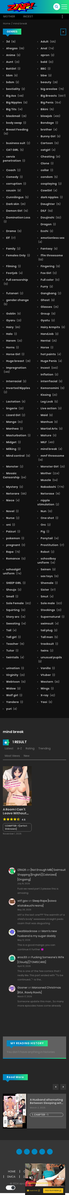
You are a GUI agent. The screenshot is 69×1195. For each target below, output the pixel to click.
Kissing (48, 395)
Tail (11, 630)
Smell (12, 596)
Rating (30, 748)
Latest (9, 748)
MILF (47, 442)
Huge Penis (51, 361)
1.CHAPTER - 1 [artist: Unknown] (16, 827)
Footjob (14, 273)
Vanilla (47, 668)
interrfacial (51, 381)
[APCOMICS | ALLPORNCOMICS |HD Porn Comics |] (21, 7)
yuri (11, 709)
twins (46, 651)
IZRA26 (21, 870)
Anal (47, 48)
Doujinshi (50, 217)
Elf (11, 238)
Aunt (12, 62)
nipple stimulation (48, 502)
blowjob (50, 116)
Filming (13, 266)
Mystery (14, 487)
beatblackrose (27, 931)
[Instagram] (50, 1152)
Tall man (49, 637)
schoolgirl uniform (12, 571)
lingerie (15, 408)
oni (10, 525)
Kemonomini (52, 388)
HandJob (49, 334)
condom (49, 177)
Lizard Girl (15, 415)
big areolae (52, 89)
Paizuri (13, 531)
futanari (14, 293)
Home (6, 23)
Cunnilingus (17, 197)
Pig (44, 531)
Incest (28, 16)
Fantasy (49, 249)
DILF (46, 211)
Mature (48, 435)
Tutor (12, 651)
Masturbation (18, 435)
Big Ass (15, 96)
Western (49, 682)
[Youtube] (34, 1152)
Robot (47, 552)
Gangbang (50, 293)
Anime (13, 55)
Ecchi (46, 231)
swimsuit (49, 623)
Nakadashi (52, 487)
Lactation (15, 401)
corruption (16, 184)
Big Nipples (16, 102)
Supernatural (52, 617)
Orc (45, 525)
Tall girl (13, 637)
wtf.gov (22, 901)
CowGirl (48, 190)
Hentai (48, 341)
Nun (46, 511)
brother (48, 129)
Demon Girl (17, 211)
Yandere (14, 702)
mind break (20, 23)
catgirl (47, 150)
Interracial (16, 381)
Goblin (13, 314)
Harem (14, 341)
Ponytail (49, 538)
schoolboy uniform (46, 561)
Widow (13, 688)
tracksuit (49, 644)
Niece (13, 500)
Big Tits (14, 109)
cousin (13, 190)
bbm (12, 75)
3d (11, 42)
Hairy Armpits (52, 327)
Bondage (49, 123)
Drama (13, 231)
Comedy (14, 177)
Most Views (12, 756)
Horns (12, 347)
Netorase (50, 494)
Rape (13, 552)
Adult (48, 42)
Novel (12, 511)
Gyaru (13, 320)
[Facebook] (19, 1152)
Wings (47, 688)
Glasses (49, 307)
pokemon (15, 538)
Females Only (18, 255)
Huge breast (18, 361)
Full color (49, 280)
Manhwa (14, 429)
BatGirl (13, 69)
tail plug (48, 630)
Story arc (15, 617)
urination (15, 668)
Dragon (48, 224)
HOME (12, 1171)
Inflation (49, 374)
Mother (9, 16)
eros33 (22, 957)
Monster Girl (52, 466)
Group (47, 314)
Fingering (50, 266)
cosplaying (51, 184)
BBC (45, 69)
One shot (49, 518)
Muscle (49, 480)
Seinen (48, 569)
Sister (48, 590)
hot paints (50, 354)
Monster (14, 466)
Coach (13, 170)
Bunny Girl (50, 136)
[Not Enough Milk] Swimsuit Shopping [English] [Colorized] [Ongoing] (41, 874)
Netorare (16, 494)
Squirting (15, 610)
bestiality (15, 89)
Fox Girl (48, 273)
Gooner (22, 987)
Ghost (47, 300)
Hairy (13, 327)
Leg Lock (49, 401)
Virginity (15, 675)
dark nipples (51, 197)
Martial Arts (51, 429)
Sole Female (18, 603)
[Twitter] (27, 1152)
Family (13, 249)
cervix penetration (14, 159)
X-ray (47, 695)
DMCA (11, 1177)
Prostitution (52, 545)
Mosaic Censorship (14, 475)
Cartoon (49, 143)
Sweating (16, 623)
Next (63, 1087)
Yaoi (46, 702)
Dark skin (15, 204)
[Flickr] (42, 1152)
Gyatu (47, 320)
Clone (46, 163)
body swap (16, 123)
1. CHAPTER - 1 (40, 1114)
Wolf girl (14, 695)
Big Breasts (53, 96)
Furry (46, 286)
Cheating (50, 157)
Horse (46, 347)
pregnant (15, 545)
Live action (51, 408)
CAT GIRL (15, 150)
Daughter (50, 204)
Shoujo (13, 590)
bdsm (12, 82)
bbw (46, 75)
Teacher (15, 644)
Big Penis (50, 102)
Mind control (18, 456)
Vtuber (47, 675)
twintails (15, 657)
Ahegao (15, 48)
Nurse (12, 518)
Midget (13, 442)
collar (46, 170)
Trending (44, 748)
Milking (13, 449)
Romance (15, 558)
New (27, 756)
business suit (18, 143)
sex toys (49, 576)
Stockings (50, 610)
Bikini (47, 109)
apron (47, 55)
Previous (55, 1087)
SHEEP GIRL (15, 583)
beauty (49, 82)
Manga (14, 422)
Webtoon (15, 682)
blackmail (16, 116)
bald (46, 62)
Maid (46, 415)
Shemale (49, 583)
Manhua (49, 422)
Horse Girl (15, 354)
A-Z (19, 748)
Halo (11, 334)
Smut (46, 596)
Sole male (51, 603)
